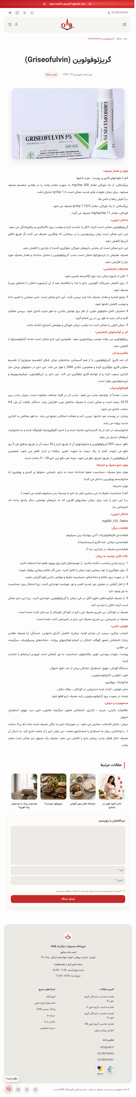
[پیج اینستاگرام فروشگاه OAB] (17, 13)
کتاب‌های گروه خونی (44, 1003)
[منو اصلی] (124, 25)
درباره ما (51, 1015)
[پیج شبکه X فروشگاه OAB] (24, 13)
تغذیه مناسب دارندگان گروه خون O (99, 1016)
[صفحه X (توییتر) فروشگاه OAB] (27, 1089)
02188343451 (106, 1060)
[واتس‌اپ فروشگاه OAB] (35, 1089)
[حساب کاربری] (16, 25)
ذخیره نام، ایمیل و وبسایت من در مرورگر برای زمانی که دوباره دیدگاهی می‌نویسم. (89, 891)
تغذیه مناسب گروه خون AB (99, 1024)
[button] (8, 1088)
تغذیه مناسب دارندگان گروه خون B (99, 999)
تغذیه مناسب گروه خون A (100, 1007)
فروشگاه (50, 996)
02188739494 (106, 1053)
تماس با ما (49, 1022)
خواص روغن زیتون (104, 1030)
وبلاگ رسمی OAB (46, 1009)
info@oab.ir (107, 1047)
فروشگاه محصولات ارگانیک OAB (68, 946)
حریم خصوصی (47, 1028)
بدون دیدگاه (51, 74)
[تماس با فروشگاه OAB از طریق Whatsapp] (32, 13)
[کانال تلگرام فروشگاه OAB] (9, 13)
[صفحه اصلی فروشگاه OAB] (67, 25)
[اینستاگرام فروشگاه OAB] (18, 1089)
